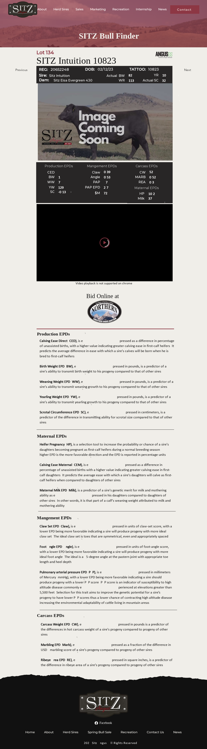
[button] (42, 9)
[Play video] (105, 243)
